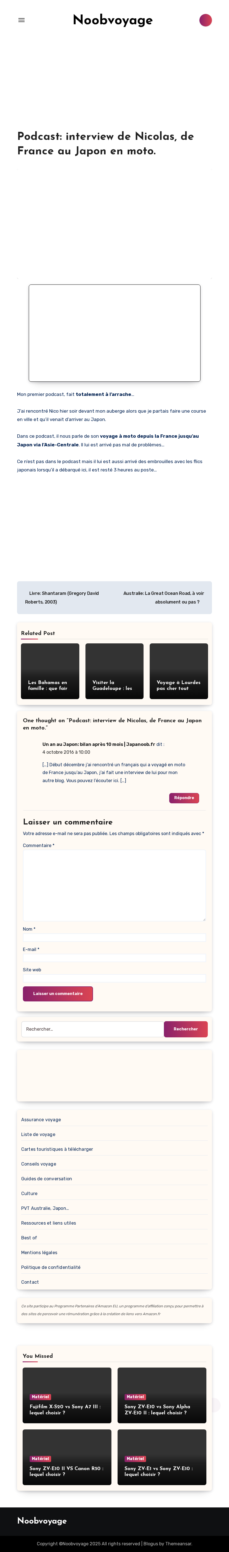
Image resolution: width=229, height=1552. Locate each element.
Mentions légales (39, 1252)
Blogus (151, 1543)
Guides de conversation (46, 1178)
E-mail (31, 949)
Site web (32, 969)
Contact (30, 1282)
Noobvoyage (112, 21)
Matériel (40, 1397)
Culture (29, 1193)
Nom (29, 929)
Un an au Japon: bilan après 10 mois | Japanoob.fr (98, 744)
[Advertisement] (114, 88)
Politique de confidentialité (51, 1267)
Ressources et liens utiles (48, 1223)
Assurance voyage (41, 1119)
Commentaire (38, 845)
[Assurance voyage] (114, 1074)
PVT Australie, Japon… (45, 1208)
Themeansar (178, 1543)
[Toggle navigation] (21, 20)
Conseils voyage (38, 1164)
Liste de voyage (38, 1134)
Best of (29, 1237)
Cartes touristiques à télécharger (57, 1149)
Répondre (184, 798)
